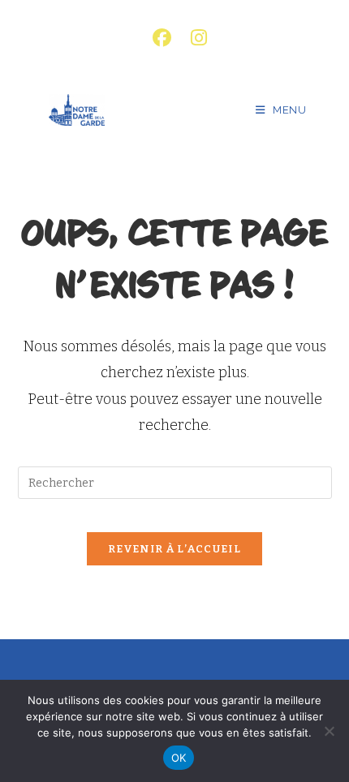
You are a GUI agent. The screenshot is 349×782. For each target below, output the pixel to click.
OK (179, 757)
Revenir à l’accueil (174, 549)
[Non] (329, 731)
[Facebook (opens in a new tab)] (162, 37)
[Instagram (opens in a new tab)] (194, 37)
